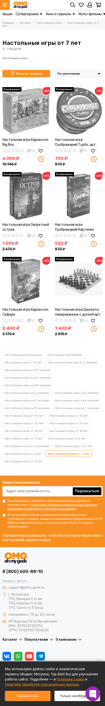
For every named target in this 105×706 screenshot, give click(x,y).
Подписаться (87, 491)
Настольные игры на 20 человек (28, 385)
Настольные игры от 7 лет (68, 453)
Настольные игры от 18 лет (68, 431)
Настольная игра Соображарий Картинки (74, 227)
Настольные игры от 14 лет (68, 423)
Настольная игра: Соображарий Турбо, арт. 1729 (75, 142)
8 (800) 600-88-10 (22, 571)
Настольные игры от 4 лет (67, 438)
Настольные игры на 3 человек (27, 393)
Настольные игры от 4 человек (27, 446)
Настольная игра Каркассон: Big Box (25, 142)
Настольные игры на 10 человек (27, 370)
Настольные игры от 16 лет (24, 431)
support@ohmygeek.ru (26, 588)
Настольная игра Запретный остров (25, 227)
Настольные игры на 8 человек (27, 408)
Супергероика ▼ (29, 14)
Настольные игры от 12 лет (68, 415)
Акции (7, 14)
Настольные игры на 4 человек (77, 393)
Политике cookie (70, 679)
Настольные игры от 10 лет (24, 415)
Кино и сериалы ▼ (60, 14)
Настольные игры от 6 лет (23, 453)
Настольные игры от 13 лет (24, 423)
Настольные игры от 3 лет (23, 438)
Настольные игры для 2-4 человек (72, 362)
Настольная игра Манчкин (23, 355)
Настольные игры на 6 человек (77, 400)
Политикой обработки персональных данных (63, 504)
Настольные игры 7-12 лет (23, 362)
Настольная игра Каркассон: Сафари (25, 312)
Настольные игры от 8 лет (23, 461)
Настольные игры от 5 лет (74, 446)
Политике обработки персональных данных (42, 684)
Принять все (27, 695)
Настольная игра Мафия (64, 355)
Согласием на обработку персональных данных (42, 508)
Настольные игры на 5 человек (27, 400)
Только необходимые (77, 695)
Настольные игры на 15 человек (27, 377)
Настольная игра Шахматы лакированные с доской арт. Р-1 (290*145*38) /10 (78, 312)
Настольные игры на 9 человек (77, 408)
